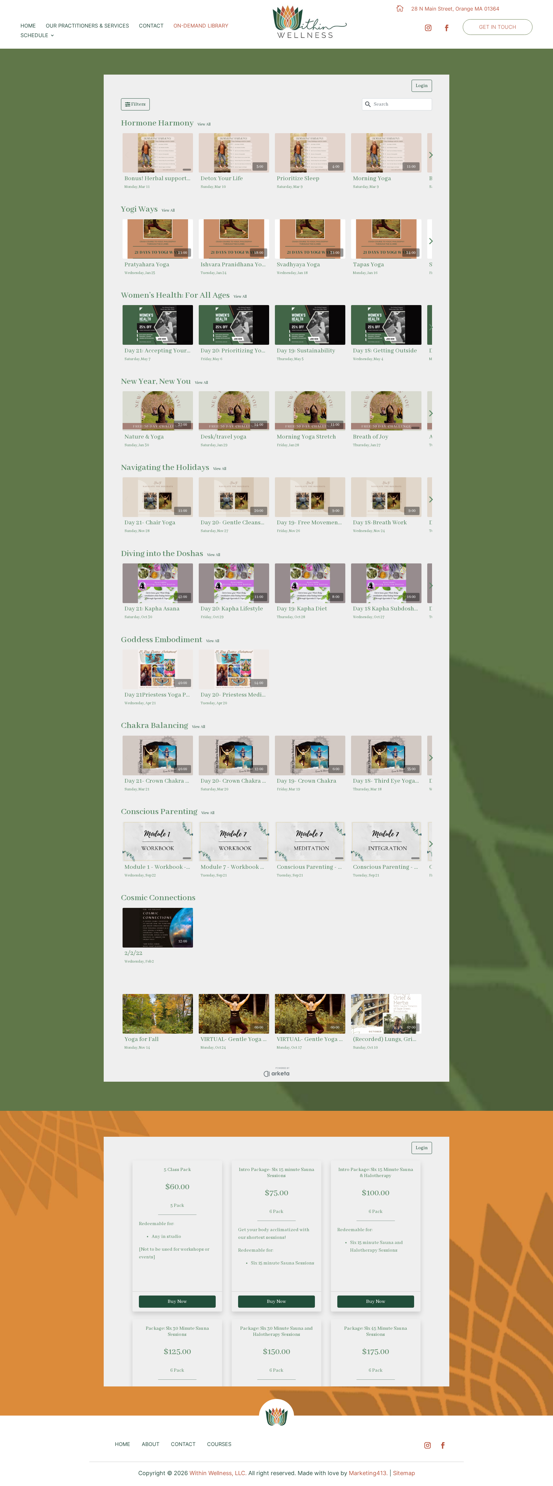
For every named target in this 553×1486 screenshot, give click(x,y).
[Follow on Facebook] (446, 26)
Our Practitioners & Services (87, 26)
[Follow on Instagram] (428, 26)
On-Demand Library (200, 26)
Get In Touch (497, 27)
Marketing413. (368, 1473)
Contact (151, 26)
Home (28, 26)
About (150, 1444)
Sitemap (404, 1473)
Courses (219, 1444)
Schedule (34, 35)
